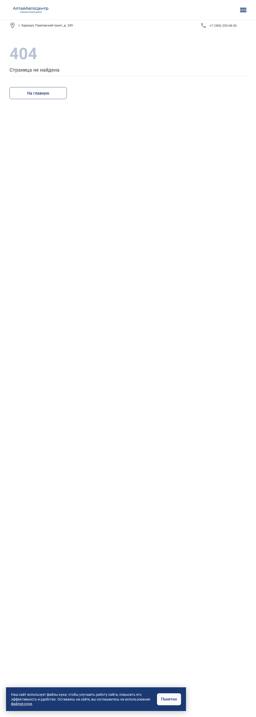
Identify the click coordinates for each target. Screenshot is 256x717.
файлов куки (21, 704)
